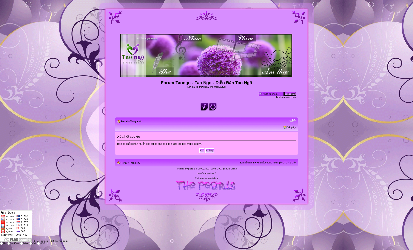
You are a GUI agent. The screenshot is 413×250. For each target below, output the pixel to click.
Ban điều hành (247, 162)
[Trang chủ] (206, 75)
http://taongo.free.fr (206, 173)
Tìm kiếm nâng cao (286, 97)
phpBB (191, 169)
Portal (124, 121)
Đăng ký (291, 127)
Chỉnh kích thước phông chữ (293, 120)
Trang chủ (136, 121)
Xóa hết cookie (264, 162)
